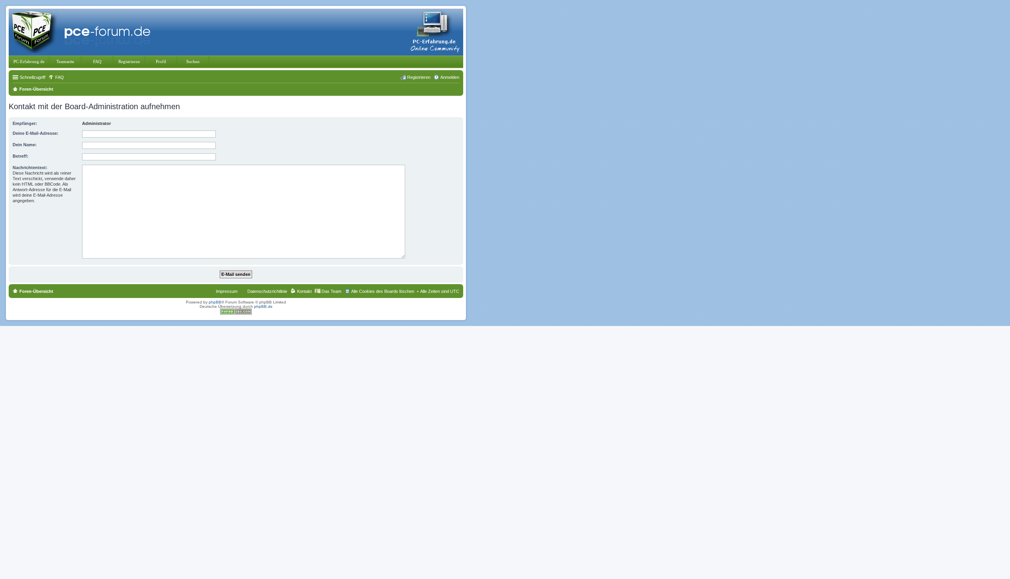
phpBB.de (263, 306)
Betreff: (20, 156)
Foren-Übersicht (36, 291)
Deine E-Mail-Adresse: (35, 133)
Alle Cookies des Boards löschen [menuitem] (382, 291)
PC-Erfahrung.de (29, 61)
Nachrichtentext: (30, 167)
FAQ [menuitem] (59, 77)
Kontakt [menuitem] (304, 291)
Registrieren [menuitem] (418, 77)
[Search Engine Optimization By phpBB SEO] (236, 313)
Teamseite (65, 61)
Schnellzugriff (32, 77)
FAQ (97, 61)
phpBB (215, 302)
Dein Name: (25, 144)
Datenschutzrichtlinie (267, 291)
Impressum (227, 291)
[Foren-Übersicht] (83, 31)
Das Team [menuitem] (331, 291)
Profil (161, 61)
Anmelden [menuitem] (449, 77)
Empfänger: (25, 123)
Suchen (193, 61)
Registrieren (129, 61)
